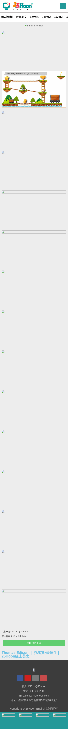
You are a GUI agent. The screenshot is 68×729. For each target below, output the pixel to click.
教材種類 (7, 16)
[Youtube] (28, 678)
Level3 (58, 16)
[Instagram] (43, 678)
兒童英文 (21, 16)
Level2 (46, 16)
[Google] (35, 678)
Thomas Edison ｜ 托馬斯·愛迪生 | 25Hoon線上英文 (30, 654)
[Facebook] (20, 678)
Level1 (34, 16)
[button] (63, 6)
